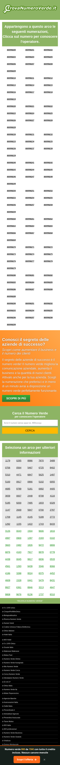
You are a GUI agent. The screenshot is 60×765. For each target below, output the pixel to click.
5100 (7, 482)
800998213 (11, 85)
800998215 (48, 85)
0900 (18, 538)
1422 (30, 524)
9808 (7, 594)
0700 (41, 510)
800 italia (7, 725)
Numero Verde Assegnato (13, 663)
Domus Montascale (11, 744)
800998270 (11, 247)
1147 (7, 510)
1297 (30, 538)
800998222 (48, 106)
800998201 (29, 50)
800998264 (29, 226)
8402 (52, 468)
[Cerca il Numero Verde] (30, 9)
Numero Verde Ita (10, 689)
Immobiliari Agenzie (11, 714)
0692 (41, 489)
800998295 (48, 310)
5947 (30, 510)
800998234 (29, 141)
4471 (18, 475)
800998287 (29, 289)
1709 (7, 517)
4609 (7, 580)
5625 (41, 475)
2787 (52, 510)
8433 (52, 524)
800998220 (11, 106)
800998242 (48, 163)
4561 (7, 566)
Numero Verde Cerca (11, 670)
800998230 (11, 134)
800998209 (11, 71)
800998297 (29, 318)
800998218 (48, 92)
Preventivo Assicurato (11, 718)
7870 (41, 460)
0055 (52, 482)
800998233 (11, 141)
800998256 (11, 205)
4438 (7, 559)
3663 (7, 545)
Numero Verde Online (11, 659)
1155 (18, 524)
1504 (30, 531)
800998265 (48, 226)
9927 (7, 587)
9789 (18, 489)
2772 (52, 517)
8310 (52, 594)
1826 (30, 545)
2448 (30, 496)
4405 (52, 489)
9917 (30, 559)
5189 (41, 517)
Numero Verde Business (12, 733)
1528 (18, 580)
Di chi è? (7, 682)
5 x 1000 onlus (9, 608)
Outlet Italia (7, 706)
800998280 (11, 275)
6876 (7, 552)
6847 (30, 475)
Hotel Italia (7, 635)
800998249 (11, 184)
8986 (30, 460)
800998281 (29, 275)
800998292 (48, 303)
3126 (7, 531)
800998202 (48, 50)
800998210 (11, 78)
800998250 (11, 191)
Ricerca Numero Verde (12, 619)
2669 (18, 510)
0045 (18, 559)
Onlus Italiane (8, 631)
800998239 (11, 156)
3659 (7, 496)
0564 (18, 468)
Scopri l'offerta (27, 759)
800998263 (11, 226)
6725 (41, 468)
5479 (41, 580)
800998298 (48, 318)
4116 (52, 496)
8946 (30, 587)
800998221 (29, 106)
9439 (30, 566)
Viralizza (6, 741)
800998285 (48, 282)
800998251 (29, 191)
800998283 (11, 282)
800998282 (48, 275)
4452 (52, 573)
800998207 (29, 64)
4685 (7, 489)
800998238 (48, 148)
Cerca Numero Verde (11, 674)
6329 (52, 503)
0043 (18, 531)
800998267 (29, 233)
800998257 (29, 205)
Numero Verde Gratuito (12, 737)
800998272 (48, 247)
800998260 (11, 219)
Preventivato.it (9, 710)
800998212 (48, 78)
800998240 (11, 163)
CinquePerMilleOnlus (11, 612)
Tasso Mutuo (8, 721)
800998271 (29, 247)
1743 (41, 524)
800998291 (29, 303)
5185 (7, 503)
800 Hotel (7, 640)
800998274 (29, 254)
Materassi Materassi (11, 651)
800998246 (11, 177)
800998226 (11, 120)
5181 (30, 489)
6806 (52, 545)
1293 (18, 566)
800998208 (48, 64)
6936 (41, 559)
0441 (30, 580)
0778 (52, 552)
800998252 (48, 191)
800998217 (29, 92)
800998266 (11, 233)
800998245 (48, 170)
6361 (18, 587)
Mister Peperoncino (11, 693)
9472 (41, 545)
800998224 (29, 113)
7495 (30, 503)
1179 (7, 460)
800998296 (11, 318)
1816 (52, 531)
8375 (41, 573)
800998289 (11, 296)
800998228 (48, 120)
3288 (18, 573)
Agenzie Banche (9, 699)
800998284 (29, 282)
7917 (30, 552)
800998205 (48, 57)
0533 (52, 559)
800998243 (11, 170)
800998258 (48, 205)
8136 (30, 594)
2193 (41, 538)
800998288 (48, 289)
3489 (52, 460)
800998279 (11, 268)
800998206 (11, 64)
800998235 (48, 141)
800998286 (11, 289)
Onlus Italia (7, 686)
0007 (18, 496)
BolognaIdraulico (10, 615)
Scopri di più (16, 398)
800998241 (29, 163)
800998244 (29, 170)
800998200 (11, 50)
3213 (41, 587)
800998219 (11, 99)
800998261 (29, 219)
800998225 (48, 113)
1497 (52, 475)
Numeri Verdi (8, 623)
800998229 (11, 127)
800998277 (29, 261)
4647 (52, 587)
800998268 (48, 233)
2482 (18, 545)
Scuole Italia (8, 647)
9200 (18, 503)
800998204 (29, 57)
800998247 (29, 177)
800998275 (48, 254)
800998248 (48, 177)
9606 (41, 531)
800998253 (11, 198)
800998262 (48, 219)
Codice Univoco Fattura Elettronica (16, 627)
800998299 (11, 325)
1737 (41, 594)
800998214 (29, 85)
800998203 (11, 57)
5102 (41, 482)
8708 (41, 496)
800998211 (29, 78)
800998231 (29, 134)
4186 (7, 573)
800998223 (11, 113)
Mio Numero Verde (10, 667)
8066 (52, 566)
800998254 (29, 198)
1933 (41, 503)
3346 (41, 566)
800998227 (29, 120)
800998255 (48, 198)
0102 (52, 538)
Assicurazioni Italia (10, 702)
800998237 (29, 148)
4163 (18, 552)
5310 (7, 475)
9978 (41, 552)
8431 (52, 580)
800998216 (11, 92)
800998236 (11, 148)
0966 (30, 482)
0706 (7, 468)
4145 (30, 517)
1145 (18, 517)
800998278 (48, 261)
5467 (30, 468)
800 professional (10, 729)
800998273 (11, 254)
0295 (18, 460)
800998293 (11, 310)
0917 (18, 482)
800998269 (11, 240)
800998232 (48, 134)
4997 (7, 538)
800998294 (29, 310)
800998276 (11, 261)
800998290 (11, 303)
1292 (7, 524)
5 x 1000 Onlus (9, 644)
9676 (18, 594)
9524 (30, 573)
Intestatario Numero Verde (13, 678)
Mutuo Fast (7, 655)
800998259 (11, 212)
